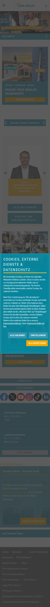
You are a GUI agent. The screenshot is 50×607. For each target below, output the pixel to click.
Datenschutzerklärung (12, 323)
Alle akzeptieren (37, 343)
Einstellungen (38, 335)
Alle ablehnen (17, 335)
